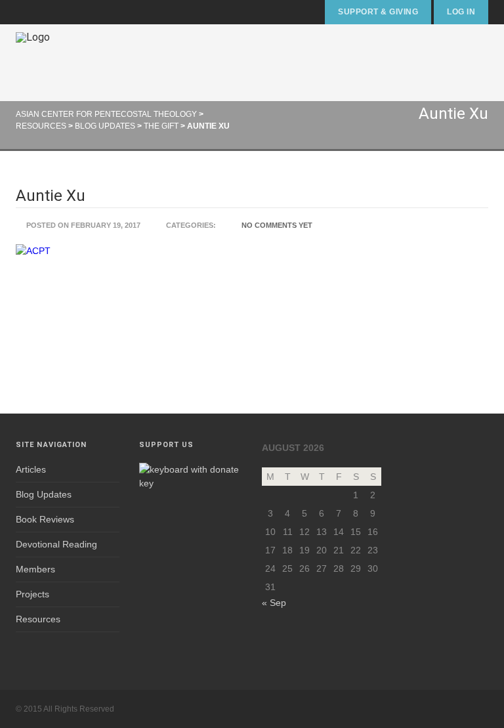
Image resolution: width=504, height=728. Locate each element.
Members (35, 569)
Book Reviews (45, 519)
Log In (461, 11)
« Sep (274, 602)
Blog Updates (44, 494)
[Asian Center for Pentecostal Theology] (33, 63)
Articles (31, 469)
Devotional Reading (56, 544)
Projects (32, 594)
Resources (38, 619)
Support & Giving (378, 11)
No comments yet (277, 225)
